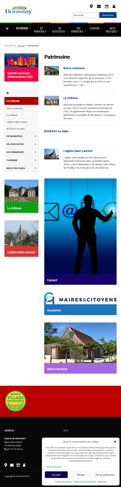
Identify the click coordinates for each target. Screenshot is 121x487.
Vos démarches (77, 30)
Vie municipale (40, 30)
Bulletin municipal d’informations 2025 (20, 74)
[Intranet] (114, 7)
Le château (12, 115)
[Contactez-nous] (99, 7)
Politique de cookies (63, 481)
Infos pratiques (111, 30)
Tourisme (94, 28)
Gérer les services (53, 466)
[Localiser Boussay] (91, 7)
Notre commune (15, 108)
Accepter (56, 474)
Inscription (54, 310)
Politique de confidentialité (84, 481)
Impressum (102, 481)
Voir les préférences (105, 474)
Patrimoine (22, 28)
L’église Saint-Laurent (17, 121)
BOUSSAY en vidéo (16, 128)
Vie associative (58, 30)
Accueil (21, 45)
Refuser (81, 474)
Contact (52, 280)
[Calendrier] (106, 7)
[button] (115, 441)
